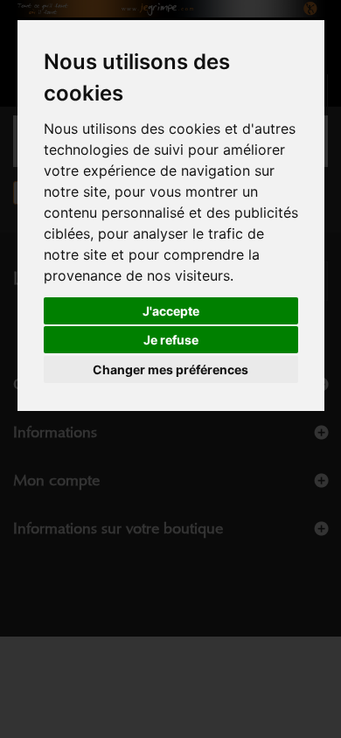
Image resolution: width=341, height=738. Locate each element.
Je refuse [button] (170, 339)
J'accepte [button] (171, 310)
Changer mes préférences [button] (170, 369)
